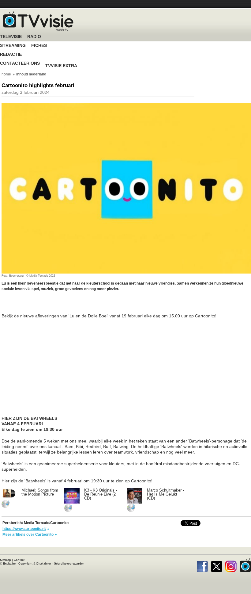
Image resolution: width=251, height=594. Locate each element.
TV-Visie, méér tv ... (38, 21)
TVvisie (245, 565)
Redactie (11, 54)
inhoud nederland (31, 74)
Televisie (11, 36)
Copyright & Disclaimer (34, 563)
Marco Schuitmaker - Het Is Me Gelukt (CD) (165, 494)
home (6, 74)
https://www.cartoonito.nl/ (24, 529)
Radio (34, 36)
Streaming (13, 45)
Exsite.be (9, 563)
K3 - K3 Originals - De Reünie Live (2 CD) (100, 494)
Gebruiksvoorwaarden (69, 563)
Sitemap (5, 559)
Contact (19, 559)
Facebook (202, 565)
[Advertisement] (50, 305)
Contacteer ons (20, 63)
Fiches (39, 45)
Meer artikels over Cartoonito (28, 534)
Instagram (231, 565)
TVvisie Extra (61, 65)
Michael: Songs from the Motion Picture (39, 492)
